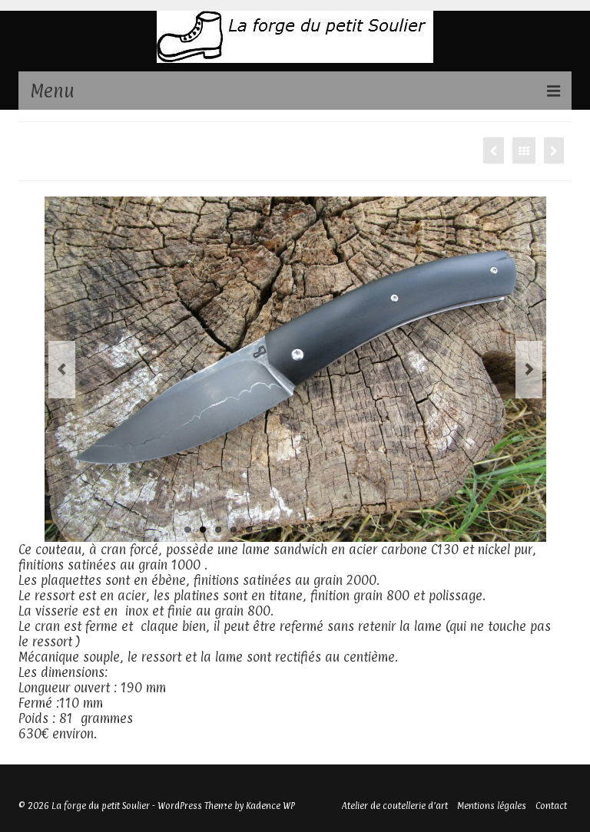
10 (326, 530)
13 (372, 530)
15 (402, 530)
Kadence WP (270, 806)
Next (528, 369)
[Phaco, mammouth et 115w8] (554, 150)
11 (341, 530)
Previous (61, 369)
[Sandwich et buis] (493, 150)
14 (387, 530)
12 (356, 530)
